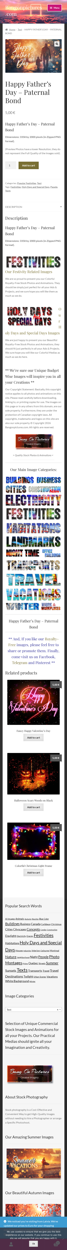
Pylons (25, 963)
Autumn (28, 919)
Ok (33, 1243)
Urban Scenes (40, 976)
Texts (8, 190)
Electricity (21, 936)
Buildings (12, 923)
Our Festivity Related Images (28, 271)
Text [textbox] (32, 1009)
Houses (19, 950)
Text (20, 29)
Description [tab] (13, 206)
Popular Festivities (26, 183)
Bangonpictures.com (23, 10)
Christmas (56, 924)
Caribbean (46, 924)
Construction (52, 930)
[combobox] (33, 1009)
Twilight (28, 976)
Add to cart (28, 165)
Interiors (36, 950)
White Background (17, 981)
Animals (19, 918)
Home (12, 29)
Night (34, 957)
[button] (57, 44)
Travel (46, 970)
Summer (52, 963)
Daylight (10, 936)
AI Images (10, 918)
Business (25, 924)
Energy (30, 936)
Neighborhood (23, 957)
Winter (32, 981)
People (53, 187)
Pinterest (42, 662)
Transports (35, 970)
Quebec (33, 963)
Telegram (19, 662)
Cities (9, 929)
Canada (35, 924)
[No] (63, 1238)
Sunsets (10, 970)
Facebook (46, 656)
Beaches (35, 919)
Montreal (54, 950)
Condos (43, 930)
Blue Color (44, 919)
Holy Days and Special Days (35, 187)
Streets (42, 963)
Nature (10, 956)
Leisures (45, 950)
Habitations (12, 943)
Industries (27, 951)
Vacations (52, 976)
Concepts (33, 929)
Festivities (16, 187)
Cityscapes (19, 929)
